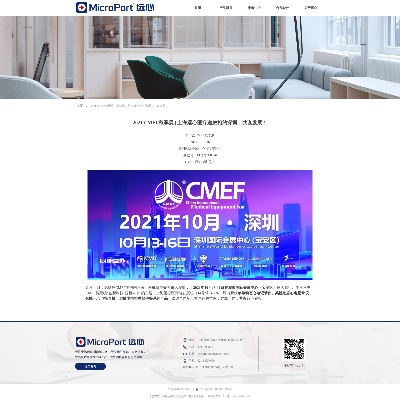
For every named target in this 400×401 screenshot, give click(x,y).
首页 (80, 105)
